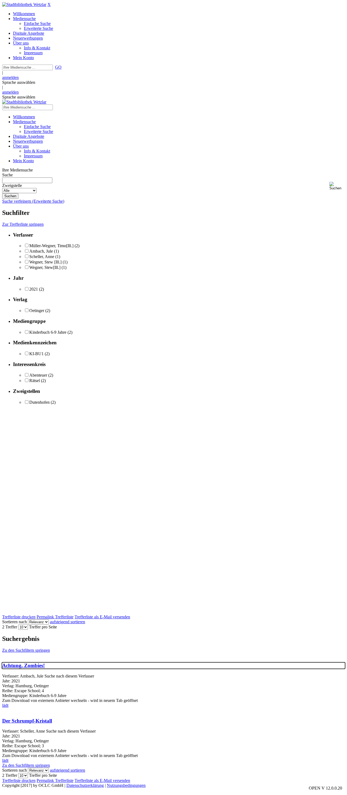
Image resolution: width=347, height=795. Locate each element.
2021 (33, 289)
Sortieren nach (14, 621)
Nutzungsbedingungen (126, 785)
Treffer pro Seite (43, 627)
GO (58, 67)
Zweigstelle (12, 185)
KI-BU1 (36, 353)
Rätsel (34, 380)
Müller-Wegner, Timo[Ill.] (51, 245)
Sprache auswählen (18, 82)
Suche (7, 175)
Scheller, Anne (41, 256)
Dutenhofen (39, 402)
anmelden (10, 77)
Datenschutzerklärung (85, 785)
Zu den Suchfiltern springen (26, 650)
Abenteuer (38, 375)
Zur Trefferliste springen (23, 224)
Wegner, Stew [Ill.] (46, 262)
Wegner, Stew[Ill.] (44, 267)
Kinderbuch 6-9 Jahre (47, 332)
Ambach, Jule (41, 251)
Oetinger (36, 310)
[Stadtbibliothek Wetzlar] (24, 4)
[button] (337, 186)
